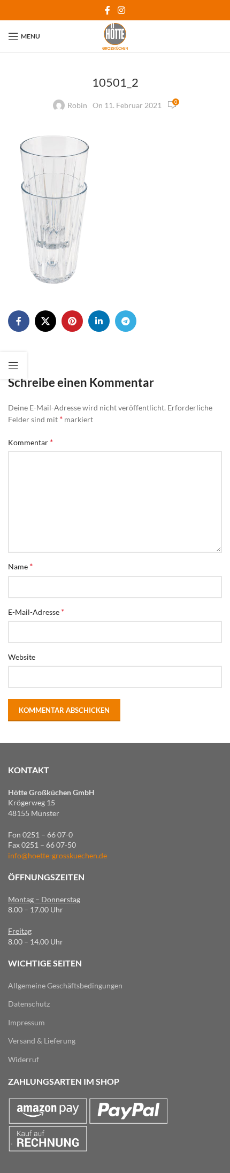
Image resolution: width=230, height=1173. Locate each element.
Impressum (26, 1022)
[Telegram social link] (125, 321)
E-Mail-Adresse (36, 611)
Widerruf (23, 1059)
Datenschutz (29, 1003)
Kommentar (30, 442)
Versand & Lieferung (41, 1040)
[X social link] (45, 321)
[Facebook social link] (108, 10)
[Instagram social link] (121, 10)
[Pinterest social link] (72, 321)
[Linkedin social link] (99, 321)
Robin (77, 105)
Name (20, 566)
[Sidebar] (13, 365)
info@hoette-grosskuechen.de (57, 855)
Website (21, 656)
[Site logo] (114, 35)
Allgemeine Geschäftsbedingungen (65, 985)
